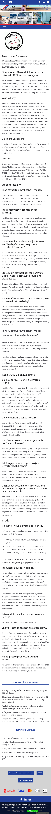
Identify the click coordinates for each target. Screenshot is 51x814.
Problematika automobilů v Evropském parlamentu (21, 752)
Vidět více (44, 807)
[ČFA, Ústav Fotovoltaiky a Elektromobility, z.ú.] (25, 6)
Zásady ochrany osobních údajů (20, 773)
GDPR (40, 773)
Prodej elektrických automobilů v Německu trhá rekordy (23, 748)
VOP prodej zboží (25, 780)
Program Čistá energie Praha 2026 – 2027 (18, 738)
